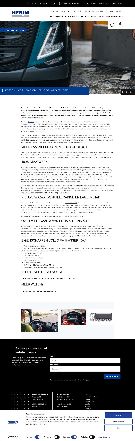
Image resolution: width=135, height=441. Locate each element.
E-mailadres (54, 364)
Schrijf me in (112, 376)
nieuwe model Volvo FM (56, 124)
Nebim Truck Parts (70, 4)
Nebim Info (104, 4)
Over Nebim (89, 11)
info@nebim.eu (37, 406)
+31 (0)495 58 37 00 (39, 404)
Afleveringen (89, 4)
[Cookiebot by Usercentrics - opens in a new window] (12, 437)
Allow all (118, 415)
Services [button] (57, 17)
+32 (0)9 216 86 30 (64, 404)
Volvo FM (31, 122)
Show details (102, 437)
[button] (39, 320)
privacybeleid (87, 380)
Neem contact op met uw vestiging (39, 291)
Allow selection (118, 421)
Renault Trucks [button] (87, 17)
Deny (118, 428)
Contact (118, 11)
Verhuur (54, 11)
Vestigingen (101, 11)
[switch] (57, 437)
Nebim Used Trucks (49, 4)
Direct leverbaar (67, 11)
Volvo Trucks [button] (71, 17)
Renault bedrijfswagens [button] (109, 17)
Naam (52, 356)
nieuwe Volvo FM (71, 203)
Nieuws (80, 11)
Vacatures (31, 4)
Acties (110, 11)
